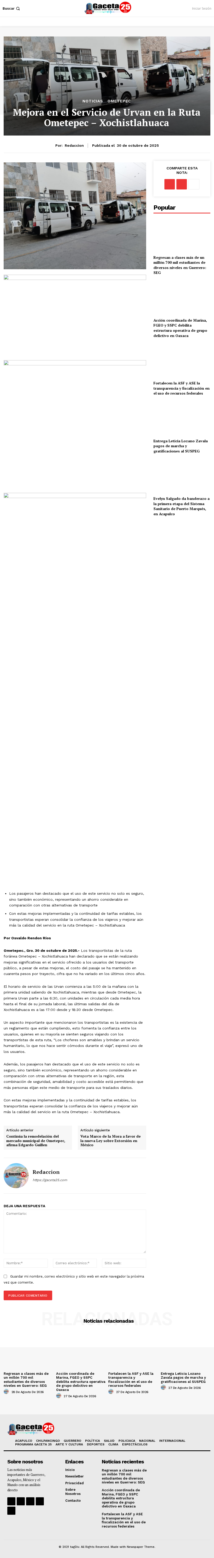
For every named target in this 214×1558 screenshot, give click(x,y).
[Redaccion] (16, 1175)
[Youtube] (40, 1501)
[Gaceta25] (107, 7)
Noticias (92, 101)
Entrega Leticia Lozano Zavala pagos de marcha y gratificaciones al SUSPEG (180, 445)
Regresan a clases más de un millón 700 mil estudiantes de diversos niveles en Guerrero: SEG (179, 265)
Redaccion (74, 145)
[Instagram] (21, 1501)
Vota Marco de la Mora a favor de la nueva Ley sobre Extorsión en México (110, 1140)
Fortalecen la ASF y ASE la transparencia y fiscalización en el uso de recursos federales (181, 388)
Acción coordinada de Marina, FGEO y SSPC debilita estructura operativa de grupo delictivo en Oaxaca (180, 328)
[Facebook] (169, 184)
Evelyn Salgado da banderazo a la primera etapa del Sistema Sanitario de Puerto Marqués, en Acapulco (181, 506)
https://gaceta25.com (50, 1180)
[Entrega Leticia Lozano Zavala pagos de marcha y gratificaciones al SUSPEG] (181, 418)
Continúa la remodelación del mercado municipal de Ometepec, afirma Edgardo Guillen (35, 1140)
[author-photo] (7, 1392)
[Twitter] (181, 184)
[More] (193, 184)
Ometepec (119, 101)
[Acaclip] (11, 1511)
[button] (12, 8)
